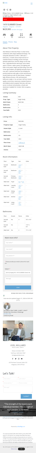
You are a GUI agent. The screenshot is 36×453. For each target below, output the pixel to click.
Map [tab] (15, 42)
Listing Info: (7, 117)
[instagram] (19, 359)
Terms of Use (14, 449)
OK (21, 448)
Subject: (7, 269)
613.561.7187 (7, 314)
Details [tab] (5, 42)
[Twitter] (16, 359)
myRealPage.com (21, 426)
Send (18, 287)
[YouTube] (22, 359)
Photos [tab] (10, 42)
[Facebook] (13, 359)
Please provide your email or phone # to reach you (17, 262)
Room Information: (10, 157)
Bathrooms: (7, 211)
